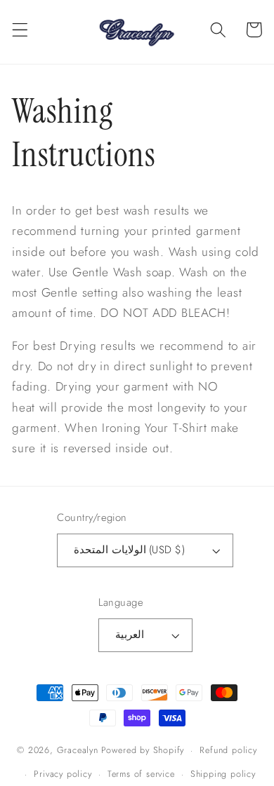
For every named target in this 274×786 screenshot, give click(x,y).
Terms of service (141, 773)
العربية (129, 634)
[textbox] (137, 330)
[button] (20, 30)
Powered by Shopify (143, 750)
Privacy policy (62, 773)
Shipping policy (223, 773)
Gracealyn (77, 750)
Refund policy (228, 750)
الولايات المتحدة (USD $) (129, 549)
